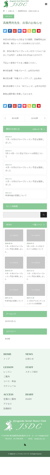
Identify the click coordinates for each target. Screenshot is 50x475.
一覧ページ (37, 225)
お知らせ (29, 359)
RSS (25, 444)
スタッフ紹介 (31, 372)
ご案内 (6, 376)
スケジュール (9, 386)
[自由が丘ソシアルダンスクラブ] (16, 4)
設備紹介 (7, 408)
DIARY (28, 399)
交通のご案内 (9, 399)
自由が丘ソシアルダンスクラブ (19, 454)
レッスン (7, 372)
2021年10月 (9, 321)
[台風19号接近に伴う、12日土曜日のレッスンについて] (14, 118)
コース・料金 (9, 381)
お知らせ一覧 (37, 129)
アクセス (7, 404)
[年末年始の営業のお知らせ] (36, 118)
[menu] (46, 4)
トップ (6, 359)
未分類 (7, 339)
